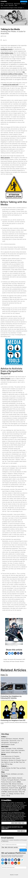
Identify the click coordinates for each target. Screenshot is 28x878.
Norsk (22, 793)
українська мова (12, 791)
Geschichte (13, 740)
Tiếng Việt (21, 791)
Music (8, 750)
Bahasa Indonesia (17, 784)
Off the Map (8, 764)
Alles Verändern (20, 750)
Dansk (19, 790)
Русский (23, 780)
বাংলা (10, 790)
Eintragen (23, 850)
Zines (3, 748)
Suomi (14, 782)
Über (16, 5)
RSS (6, 736)
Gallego (11, 793)
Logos (12, 750)
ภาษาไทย (4, 791)
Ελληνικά (8, 782)
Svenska (14, 790)
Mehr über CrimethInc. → (18, 823)
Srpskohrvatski (13, 788)
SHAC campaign (5, 157)
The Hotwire (5, 770)
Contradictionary (6, 758)
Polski (3, 782)
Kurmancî (17, 793)
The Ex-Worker (5, 768)
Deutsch (19, 778)
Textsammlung (9, 3)
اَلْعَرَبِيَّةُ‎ (20, 788)
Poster (14, 748)
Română (5, 790)
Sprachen (11, 5)
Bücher (2, 3)
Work (13, 758)
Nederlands (4, 788)
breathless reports (7, 49)
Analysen (15, 738)
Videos (3, 750)
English (3, 778)
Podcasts (23, 3)
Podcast (4, 766)
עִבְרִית (24, 790)
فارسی (24, 786)
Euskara (8, 786)
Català (3, 793)
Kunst (3, 738)
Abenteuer (8, 738)
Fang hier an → (21, 831)
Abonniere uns (24, 1)
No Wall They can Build (18, 768)
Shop (2, 5)
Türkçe (19, 786)
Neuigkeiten (5, 742)
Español (8, 778)
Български (4, 784)
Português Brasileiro (13, 780)
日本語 (19, 782)
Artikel (3, 736)
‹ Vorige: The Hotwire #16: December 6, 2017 (14, 659)
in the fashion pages (7, 53)
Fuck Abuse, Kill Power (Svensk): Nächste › (14, 661)
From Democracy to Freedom (10, 756)
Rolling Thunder (5, 378)
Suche (6, 5)
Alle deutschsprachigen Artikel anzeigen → (12, 7)
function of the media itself (10, 84)
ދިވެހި (7, 793)
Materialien (17, 3)
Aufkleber (20, 748)
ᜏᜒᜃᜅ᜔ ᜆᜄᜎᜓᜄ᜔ (5, 795)
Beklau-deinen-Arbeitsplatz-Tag (11, 752)
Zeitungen (8, 748)
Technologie (13, 742)
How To (5, 40)
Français (3, 780)
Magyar (14, 786)
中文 (10, 784)
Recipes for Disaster (15, 760)
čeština (3, 786)
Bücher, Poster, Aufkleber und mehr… (12, 774)
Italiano (14, 778)
